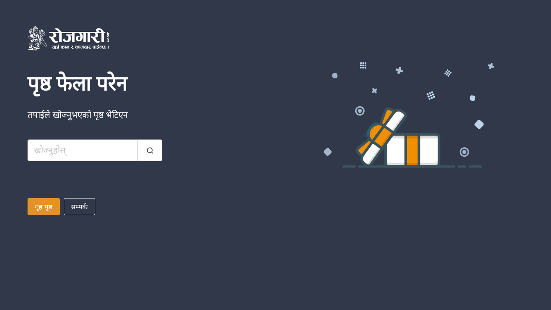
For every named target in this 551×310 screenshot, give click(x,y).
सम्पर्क (79, 206)
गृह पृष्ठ (44, 206)
